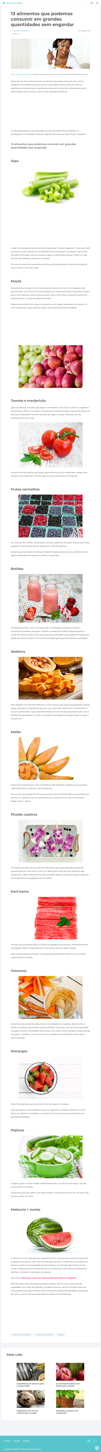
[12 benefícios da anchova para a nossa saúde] (31, 1372)
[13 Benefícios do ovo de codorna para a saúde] (31, 1399)
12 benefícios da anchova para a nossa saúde (30, 1385)
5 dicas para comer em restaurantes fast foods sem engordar (48, 1278)
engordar (61, 1334)
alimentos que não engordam (22, 1334)
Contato (7, 1441)
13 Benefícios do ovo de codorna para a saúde (27, 1412)
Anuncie (16, 1441)
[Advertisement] (50, 111)
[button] (97, 2)
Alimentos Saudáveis (21, 31)
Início (13, 74)
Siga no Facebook (94, 1441)
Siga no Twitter (88, 1441)
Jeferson (16, 34)
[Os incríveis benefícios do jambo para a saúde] (70, 1372)
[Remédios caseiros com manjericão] (70, 1399)
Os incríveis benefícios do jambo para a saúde (68, 1385)
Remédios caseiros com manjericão (67, 1412)
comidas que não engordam (44, 1334)
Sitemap (26, 1441)
